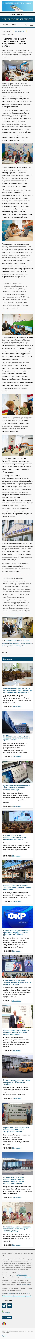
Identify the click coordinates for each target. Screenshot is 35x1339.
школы (10, 646)
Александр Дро (19, 646)
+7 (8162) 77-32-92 (22, 1275)
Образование (19, 31)
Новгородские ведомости (24, 1284)
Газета (14, 25)
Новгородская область (14, 640)
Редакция (5, 1336)
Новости (5, 25)
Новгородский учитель (17, 643)
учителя (26, 640)
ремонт (4, 646)
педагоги (5, 643)
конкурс (29, 643)
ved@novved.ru (27, 1277)
